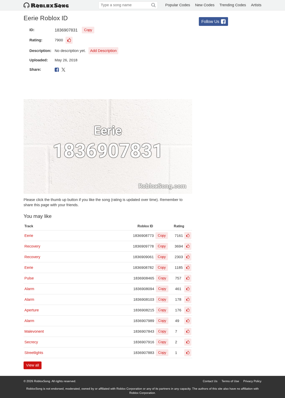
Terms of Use (230, 381)
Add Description (103, 51)
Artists (256, 5)
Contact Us (210, 381)
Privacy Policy (252, 381)
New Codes (204, 5)
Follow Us (210, 21)
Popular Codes (177, 5)
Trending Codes (232, 5)
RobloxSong (42, 381)
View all (32, 365)
